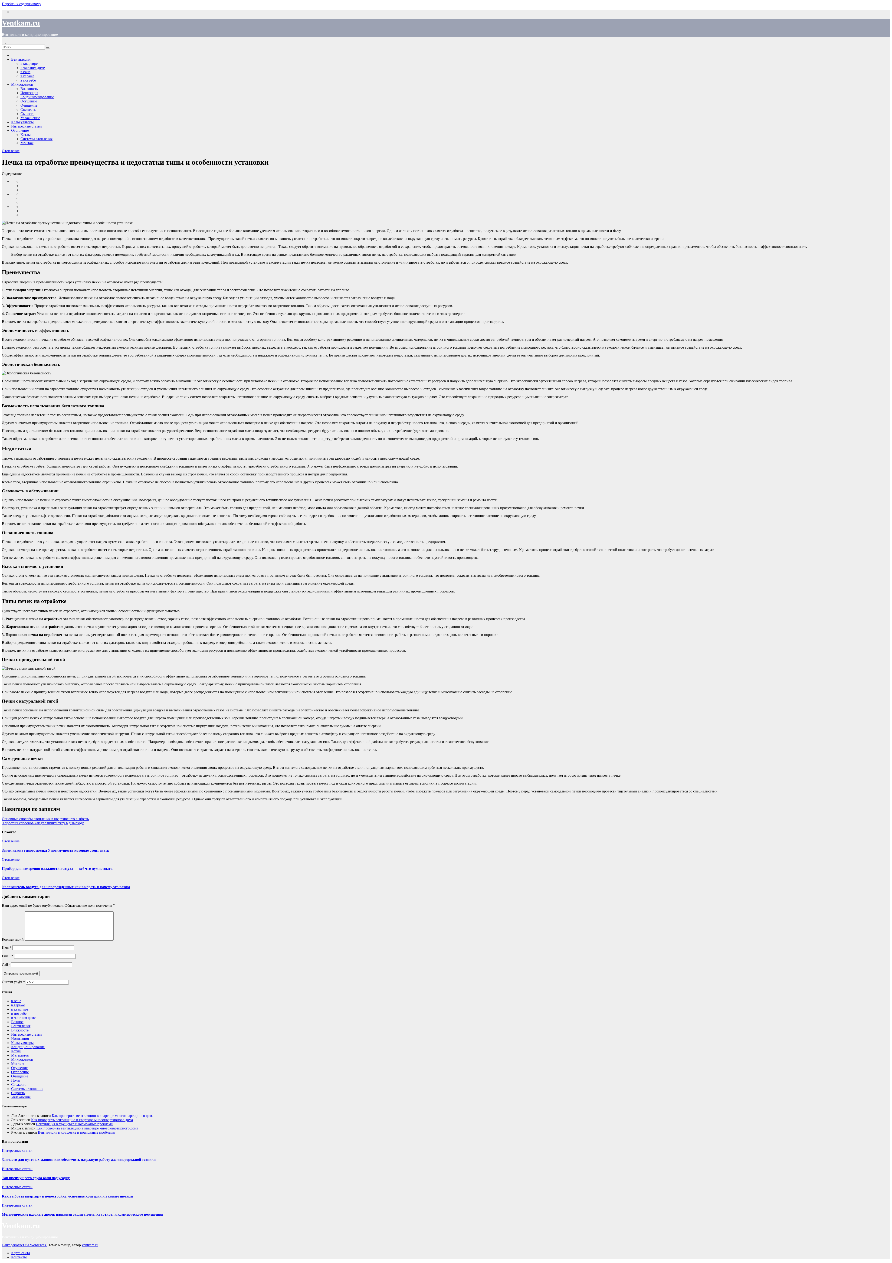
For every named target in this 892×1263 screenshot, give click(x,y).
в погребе (18, 1013)
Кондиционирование (37, 97)
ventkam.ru (90, 1245)
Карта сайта (20, 1253)
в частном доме (23, 1018)
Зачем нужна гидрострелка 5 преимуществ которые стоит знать (55, 850)
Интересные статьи (26, 126)
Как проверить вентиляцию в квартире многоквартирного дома (103, 1116)
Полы (15, 1080)
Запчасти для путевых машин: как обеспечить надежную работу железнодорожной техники (79, 1160)
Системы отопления (36, 139)
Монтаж (26, 143)
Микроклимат (22, 1059)
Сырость (18, 1093)
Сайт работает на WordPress (24, 1245)
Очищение (19, 1076)
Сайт (6, 965)
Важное (17, 1022)
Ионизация (20, 1039)
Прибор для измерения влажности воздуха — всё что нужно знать (57, 868)
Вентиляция (20, 1026)
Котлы (25, 135)
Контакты (19, 1257)
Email (7, 956)
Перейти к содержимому (21, 4)
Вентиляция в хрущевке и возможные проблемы (74, 1124)
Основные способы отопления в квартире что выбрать (45, 819)
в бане (16, 1001)
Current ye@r (13, 982)
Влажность (20, 1030)
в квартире (19, 1009)
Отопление (20, 130)
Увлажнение (21, 1097)
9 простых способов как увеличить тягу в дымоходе (43, 823)
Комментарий (13, 939)
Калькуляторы (22, 1043)
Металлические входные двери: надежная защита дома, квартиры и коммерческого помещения (82, 1214)
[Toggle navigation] (4, 43)
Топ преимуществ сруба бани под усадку (36, 1178)
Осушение (19, 1068)
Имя (6, 947)
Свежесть (18, 1084)
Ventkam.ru (21, 23)
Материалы (20, 1055)
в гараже (18, 1005)
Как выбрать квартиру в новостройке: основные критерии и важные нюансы (67, 1196)
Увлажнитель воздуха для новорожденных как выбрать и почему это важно (66, 887)
